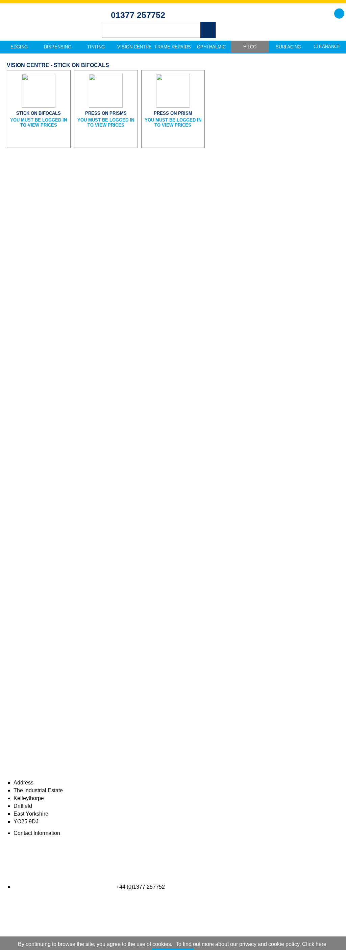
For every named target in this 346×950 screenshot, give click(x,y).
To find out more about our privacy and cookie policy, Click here (251, 944)
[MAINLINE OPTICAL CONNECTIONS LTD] (47, 27)
